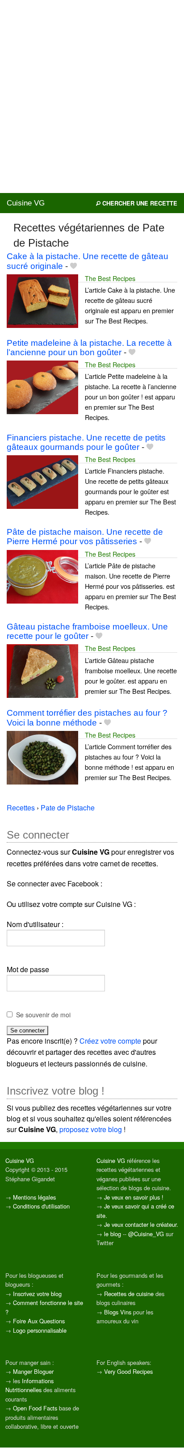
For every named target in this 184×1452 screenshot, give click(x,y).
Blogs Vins (117, 1312)
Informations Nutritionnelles (29, 1385)
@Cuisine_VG (146, 1234)
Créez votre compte (110, 1041)
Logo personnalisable (40, 1330)
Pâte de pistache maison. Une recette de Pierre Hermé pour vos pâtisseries (85, 536)
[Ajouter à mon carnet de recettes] (73, 266)
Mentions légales (34, 1197)
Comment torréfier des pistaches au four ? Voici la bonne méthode (87, 717)
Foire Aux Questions (39, 1321)
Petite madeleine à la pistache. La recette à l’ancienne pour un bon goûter (89, 347)
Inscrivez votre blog (37, 1293)
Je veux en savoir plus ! (133, 1197)
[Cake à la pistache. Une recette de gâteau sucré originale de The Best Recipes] (42, 300)
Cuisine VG (26, 203)
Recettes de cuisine (129, 1293)
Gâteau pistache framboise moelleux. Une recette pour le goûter (87, 631)
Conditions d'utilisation (41, 1206)
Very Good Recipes (128, 1371)
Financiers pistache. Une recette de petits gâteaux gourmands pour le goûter (86, 442)
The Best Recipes (110, 278)
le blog (112, 1234)
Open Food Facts (35, 1408)
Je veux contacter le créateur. (141, 1224)
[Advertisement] (92, 96)
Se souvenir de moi (43, 1014)
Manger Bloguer (33, 1371)
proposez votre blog (90, 1129)
